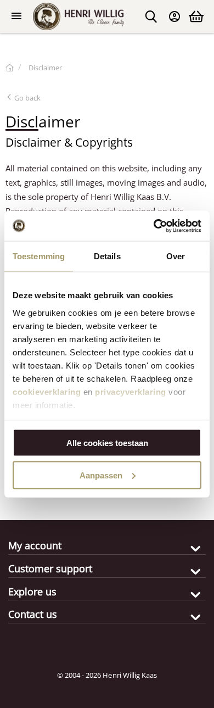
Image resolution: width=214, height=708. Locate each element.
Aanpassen (101, 475)
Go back (27, 98)
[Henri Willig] (9, 68)
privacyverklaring (130, 391)
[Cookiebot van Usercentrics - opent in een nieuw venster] (153, 226)
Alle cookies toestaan (107, 443)
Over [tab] (175, 256)
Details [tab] (107, 256)
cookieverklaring (47, 391)
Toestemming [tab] (39, 256)
